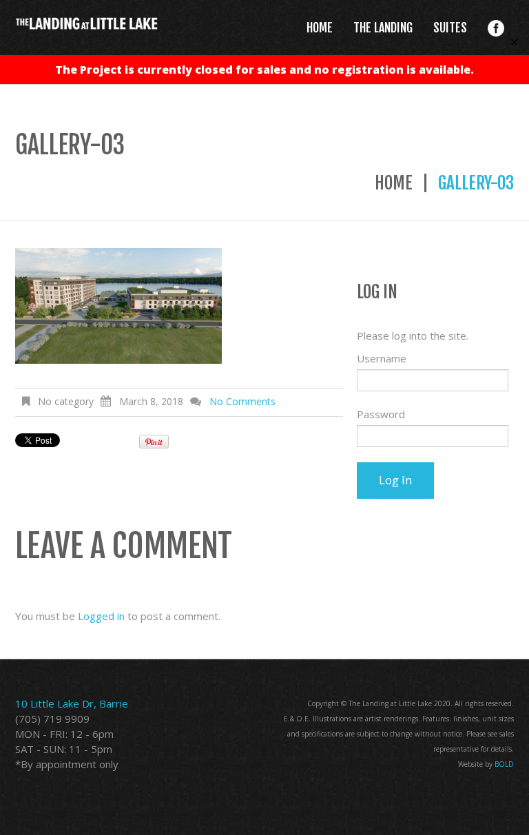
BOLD (504, 764)
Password (381, 414)
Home (394, 183)
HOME (320, 27)
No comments (242, 401)
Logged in (101, 616)
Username (381, 358)
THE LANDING (383, 27)
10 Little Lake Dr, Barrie (71, 703)
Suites (450, 27)
